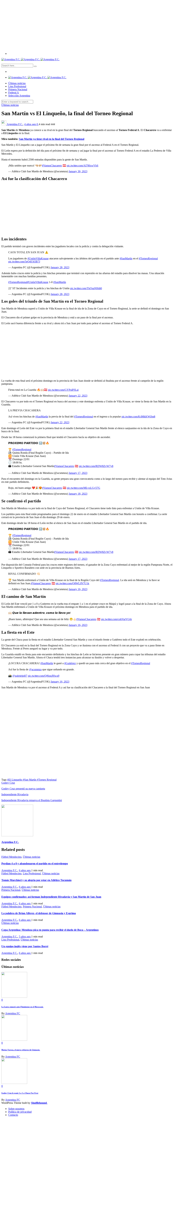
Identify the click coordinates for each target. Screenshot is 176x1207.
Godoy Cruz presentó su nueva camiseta (23, 788)
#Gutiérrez (70, 663)
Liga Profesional (17, 86)
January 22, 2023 (78, 395)
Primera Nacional (17, 89)
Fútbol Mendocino (11, 856)
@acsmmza (35, 669)
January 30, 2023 (78, 171)
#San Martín (30, 779)
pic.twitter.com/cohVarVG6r (116, 619)
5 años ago (25, 936)
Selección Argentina (19, 95)
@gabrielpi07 (19, 675)
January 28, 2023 (60, 267)
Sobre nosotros (16, 1108)
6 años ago (25, 870)
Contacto (13, 1114)
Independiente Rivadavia (14, 794)
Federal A (13, 92)
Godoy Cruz (8, 782)
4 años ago (30, 124)
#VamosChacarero (52, 165)
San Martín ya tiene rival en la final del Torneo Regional (51, 139)
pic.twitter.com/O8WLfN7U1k (72, 583)
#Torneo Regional (47, 779)
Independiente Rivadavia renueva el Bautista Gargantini (31, 800)
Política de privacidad (20, 1111)
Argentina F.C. (15, 124)
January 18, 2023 (78, 493)
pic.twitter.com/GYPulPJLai (63, 389)
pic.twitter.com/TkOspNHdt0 (86, 288)
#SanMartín (126, 258)
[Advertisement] (88, 25)
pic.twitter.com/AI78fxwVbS (82, 165)
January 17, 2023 (78, 472)
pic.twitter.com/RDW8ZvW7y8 (96, 466)
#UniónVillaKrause (38, 258)
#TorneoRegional (148, 258)
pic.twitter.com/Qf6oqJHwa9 (43, 675)
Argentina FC (12, 1013)
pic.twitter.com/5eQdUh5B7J (24, 261)
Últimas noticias (17, 83)
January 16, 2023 (78, 589)
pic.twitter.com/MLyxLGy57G (83, 487)
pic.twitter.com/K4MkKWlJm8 (138, 416)
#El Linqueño (15, 779)
